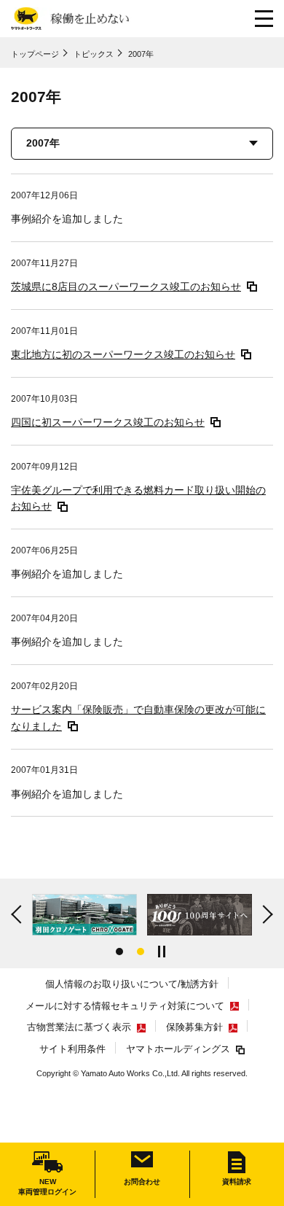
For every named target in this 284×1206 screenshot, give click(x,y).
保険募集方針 (194, 1027)
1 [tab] (119, 951)
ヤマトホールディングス (178, 1048)
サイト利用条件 (72, 1048)
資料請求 (236, 1182)
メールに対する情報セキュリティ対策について (124, 1005)
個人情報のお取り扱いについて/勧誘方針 (131, 984)
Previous (18, 915)
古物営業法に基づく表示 (79, 1027)
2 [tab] (140, 951)
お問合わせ (142, 1182)
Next (266, 915)
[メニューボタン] (264, 18)
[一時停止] (163, 951)
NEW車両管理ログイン (47, 1187)
